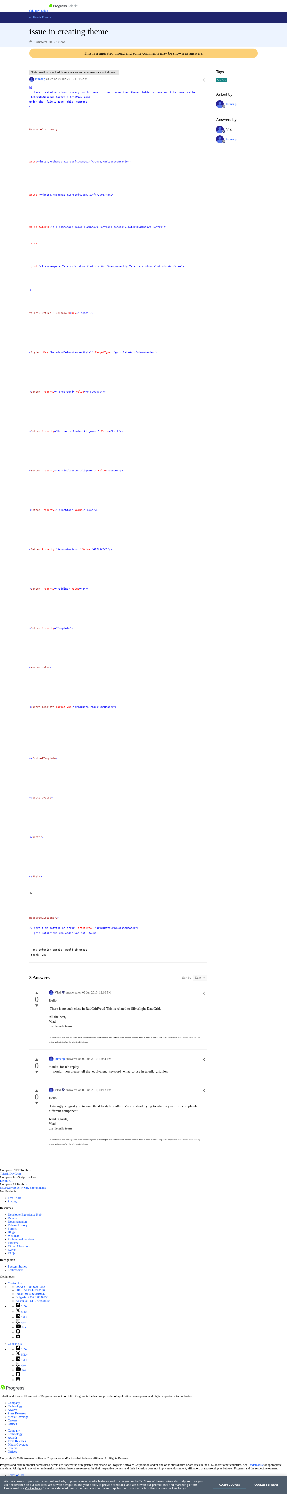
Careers (12, 1420)
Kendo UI (6, 1180)
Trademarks (255, 1464)
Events (12, 1249)
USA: (30, 1286)
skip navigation (38, 10)
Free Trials (14, 1197)
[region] (143, 1485)
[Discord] (18, 1337)
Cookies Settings (266, 1484)
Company (14, 1402)
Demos (12, 1218)
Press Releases (17, 1413)
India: (30, 1293)
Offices (12, 1424)
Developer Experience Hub (25, 1214)
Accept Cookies (229, 1484)
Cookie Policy (33, 1488)
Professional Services (21, 1239)
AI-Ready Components (31, 1187)
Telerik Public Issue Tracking (188, 1037)
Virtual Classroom (19, 1246)
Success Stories (17, 1266)
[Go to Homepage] (63, 10)
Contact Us (15, 1283)
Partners (13, 1242)
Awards (12, 1409)
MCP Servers (8, 1187)
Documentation (17, 1221)
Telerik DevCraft (10, 1173)
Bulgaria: (32, 1297)
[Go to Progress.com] (12, 1389)
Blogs (11, 1232)
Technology (15, 1406)
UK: (30, 1290)
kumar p (40, 79)
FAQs (11, 1253)
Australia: (33, 1300)
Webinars (13, 1235)
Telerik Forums (41, 17)
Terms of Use (16, 1475)
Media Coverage (18, 1417)
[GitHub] (18, 1332)
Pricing (12, 1201)
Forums (12, 1228)
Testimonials (15, 1270)
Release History (17, 1225)
